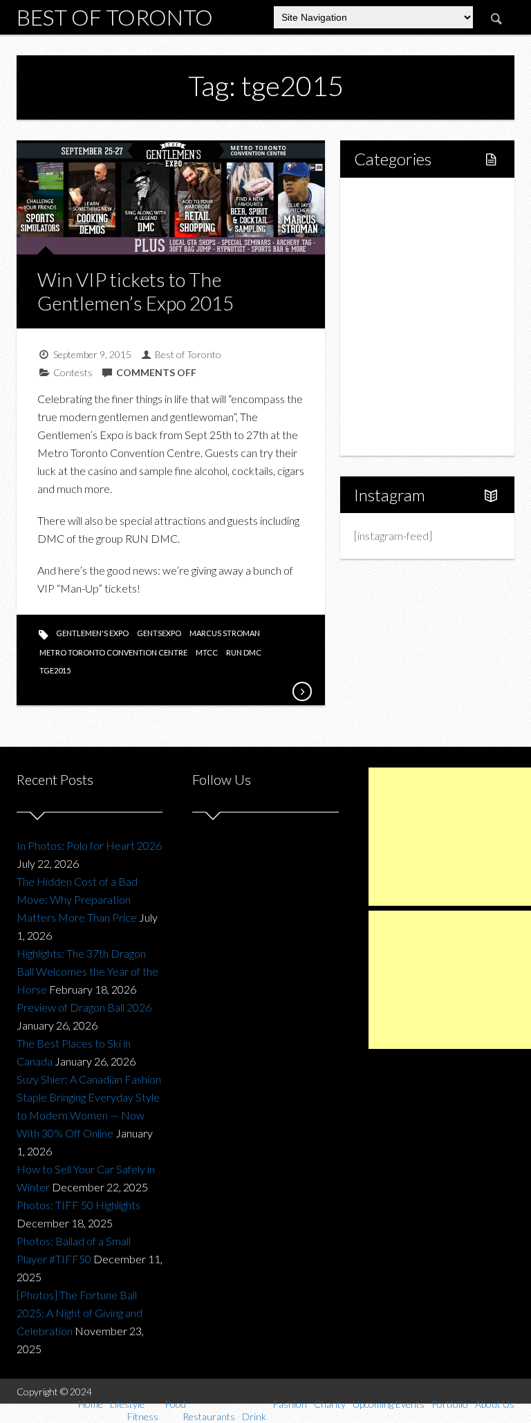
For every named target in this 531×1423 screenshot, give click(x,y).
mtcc (207, 652)
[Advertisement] (450, 837)
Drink (396, 316)
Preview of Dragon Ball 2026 (84, 1007)
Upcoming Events (410, 386)
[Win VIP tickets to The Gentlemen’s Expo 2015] (301, 691)
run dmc (243, 652)
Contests (73, 372)
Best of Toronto (115, 16)
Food (381, 269)
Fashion (387, 339)
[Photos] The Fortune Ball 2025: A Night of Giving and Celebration (79, 1312)
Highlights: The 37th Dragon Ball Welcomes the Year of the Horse (87, 971)
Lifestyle (389, 222)
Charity (386, 363)
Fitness (400, 245)
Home (384, 198)
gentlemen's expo (92, 633)
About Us (391, 433)
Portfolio (390, 410)
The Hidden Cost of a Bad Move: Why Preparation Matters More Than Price (77, 899)
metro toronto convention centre (113, 652)
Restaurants (411, 292)
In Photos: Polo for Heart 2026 (89, 845)
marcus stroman (224, 633)
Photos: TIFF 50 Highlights (78, 1204)
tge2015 (55, 670)
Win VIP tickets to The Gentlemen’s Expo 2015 (135, 291)
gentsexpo (159, 633)
